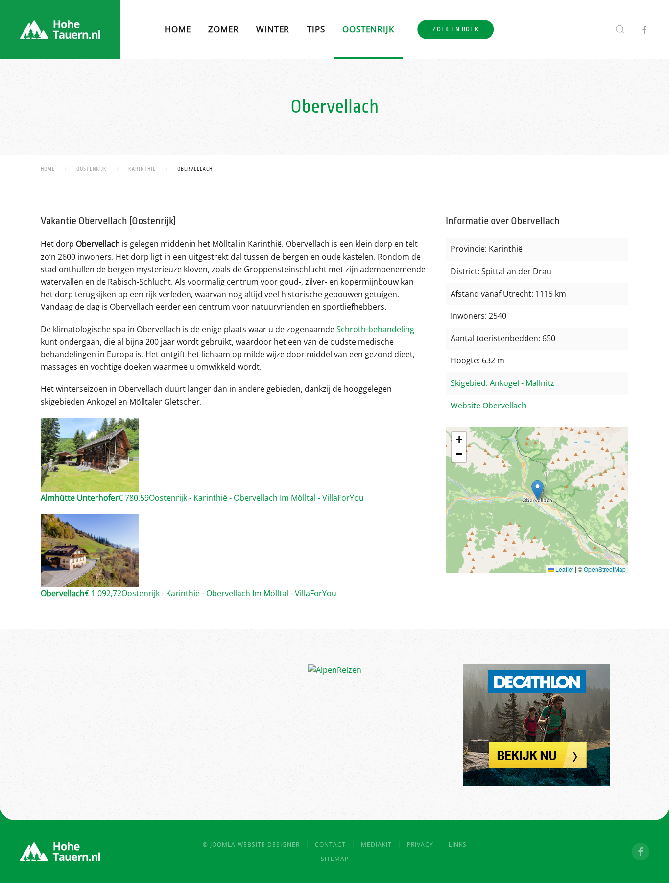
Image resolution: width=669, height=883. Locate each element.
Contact (330, 844)
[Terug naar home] (60, 29)
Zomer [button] (223, 29)
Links (458, 844)
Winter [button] (272, 29)
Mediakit (376, 844)
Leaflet (563, 569)
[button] (620, 29)
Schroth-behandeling (375, 329)
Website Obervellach (488, 405)
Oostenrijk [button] (368, 29)
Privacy (420, 844)
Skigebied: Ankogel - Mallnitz (502, 383)
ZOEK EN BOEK (455, 29)
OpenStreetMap (605, 569)
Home (178, 29)
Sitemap (335, 859)
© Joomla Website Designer (251, 844)
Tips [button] (316, 29)
